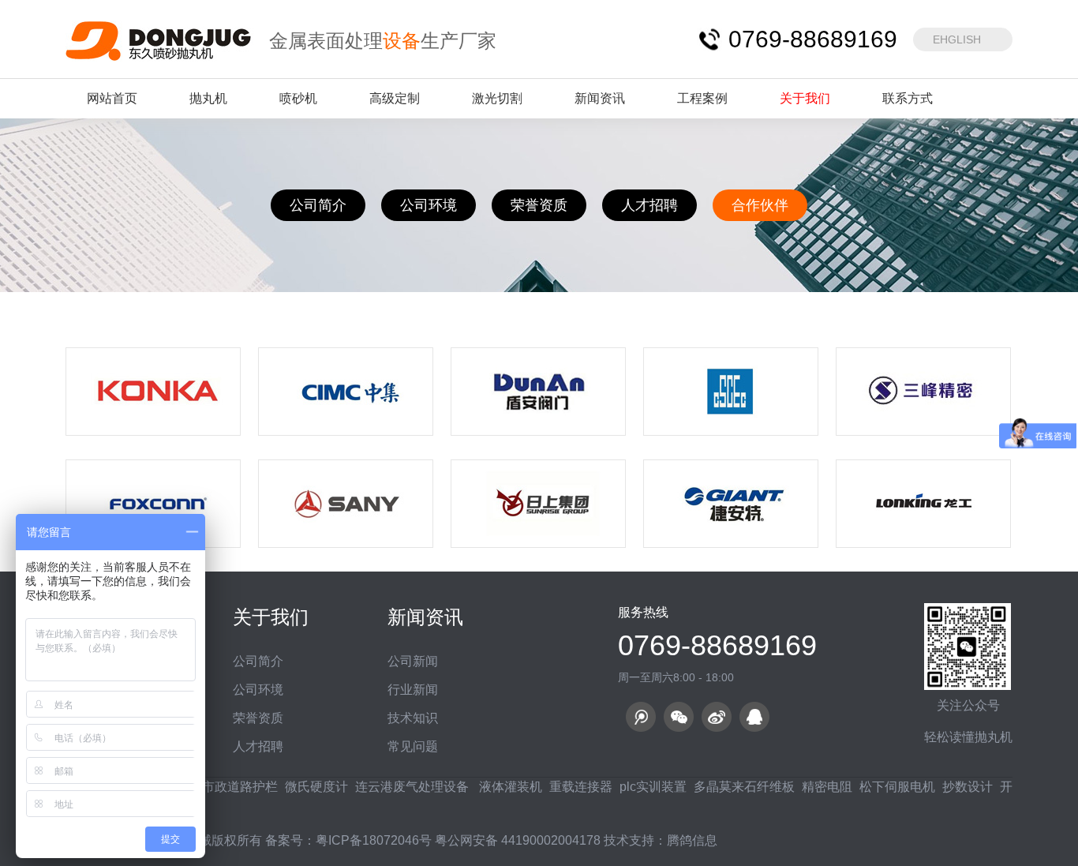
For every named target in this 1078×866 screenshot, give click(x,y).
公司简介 (318, 205)
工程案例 (702, 98)
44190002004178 (551, 840)
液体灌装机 (509, 786)
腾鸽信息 (692, 840)
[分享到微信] (679, 717)
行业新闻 (412, 689)
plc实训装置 (653, 786)
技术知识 (412, 718)
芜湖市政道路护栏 (227, 786)
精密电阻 (827, 786)
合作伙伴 (760, 205)
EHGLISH (957, 39)
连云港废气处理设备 (412, 786)
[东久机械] (159, 40)
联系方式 (907, 98)
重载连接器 (580, 786)
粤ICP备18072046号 (374, 840)
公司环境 (428, 205)
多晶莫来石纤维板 (744, 786)
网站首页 (112, 98)
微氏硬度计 (316, 786)
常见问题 (412, 746)
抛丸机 (208, 98)
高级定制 (394, 98)
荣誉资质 (539, 205)
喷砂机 (298, 98)
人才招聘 (649, 205)
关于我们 (805, 98)
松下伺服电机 (897, 786)
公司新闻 (412, 661)
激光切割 (497, 98)
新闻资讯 (600, 98)
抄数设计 (967, 786)
